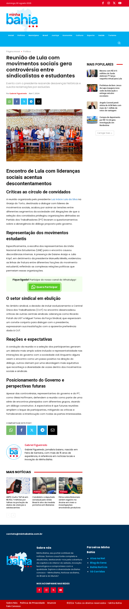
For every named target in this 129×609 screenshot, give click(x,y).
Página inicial (13, 51)
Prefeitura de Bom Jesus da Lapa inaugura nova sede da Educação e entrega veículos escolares (110, 90)
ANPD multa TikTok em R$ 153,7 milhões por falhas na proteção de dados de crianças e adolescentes (17, 502)
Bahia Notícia (98, 567)
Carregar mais (103, 133)
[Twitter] (114, 3)
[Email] (38, 101)
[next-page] (13, 515)
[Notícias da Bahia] (22, 20)
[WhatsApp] (9, 101)
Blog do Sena (98, 562)
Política (27, 51)
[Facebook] (103, 3)
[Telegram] (31, 101)
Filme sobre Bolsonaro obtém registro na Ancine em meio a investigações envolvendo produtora (69, 502)
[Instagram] (108, 3)
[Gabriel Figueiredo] (13, 452)
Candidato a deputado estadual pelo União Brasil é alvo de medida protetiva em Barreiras (43, 501)
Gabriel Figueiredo (18, 93)
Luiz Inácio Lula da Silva (64, 199)
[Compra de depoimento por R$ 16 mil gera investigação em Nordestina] (92, 120)
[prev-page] (8, 515)
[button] (119, 43)
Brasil (10, 492)
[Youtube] (120, 3)
